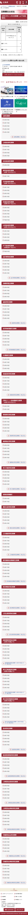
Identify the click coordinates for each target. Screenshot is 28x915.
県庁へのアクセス (9, 909)
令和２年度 (6, 217)
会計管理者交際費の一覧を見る (18, 277)
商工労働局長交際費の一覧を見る (17, 489)
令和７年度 (6, 123)
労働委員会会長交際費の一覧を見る (17, 856)
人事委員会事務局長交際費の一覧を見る (15, 829)
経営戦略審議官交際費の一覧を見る (17, 349)
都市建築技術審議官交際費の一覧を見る (15, 581)
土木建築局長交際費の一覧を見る (17, 554)
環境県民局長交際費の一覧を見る (17, 435)
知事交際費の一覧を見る (19, 137)
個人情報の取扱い (19, 893)
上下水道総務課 (6, 64)
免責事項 (4, 896)
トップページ (4, 6)
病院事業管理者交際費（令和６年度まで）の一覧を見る (15, 663)
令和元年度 (6, 240)
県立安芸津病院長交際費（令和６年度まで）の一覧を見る (14, 722)
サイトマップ (20, 909)
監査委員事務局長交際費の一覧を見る (16, 776)
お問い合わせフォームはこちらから (13, 74)
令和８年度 (6, 120)
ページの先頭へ (14, 890)
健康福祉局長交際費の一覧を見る (17, 462)
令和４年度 (6, 132)
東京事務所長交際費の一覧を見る (17, 608)
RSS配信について (19, 899)
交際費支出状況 (11, 6)
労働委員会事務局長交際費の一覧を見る (15, 882)
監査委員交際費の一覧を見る (18, 749)
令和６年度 (6, 126)
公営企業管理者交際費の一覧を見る (17, 634)
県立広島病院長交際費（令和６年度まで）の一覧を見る (15, 693)
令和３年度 (6, 213)
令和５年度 (6, 129)
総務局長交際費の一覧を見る (18, 323)
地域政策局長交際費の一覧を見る (17, 395)
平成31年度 (6, 220)
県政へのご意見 (19, 896)
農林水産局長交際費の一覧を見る (17, 528)
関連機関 (4, 899)
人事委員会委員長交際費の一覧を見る (16, 802)
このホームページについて (7, 893)
